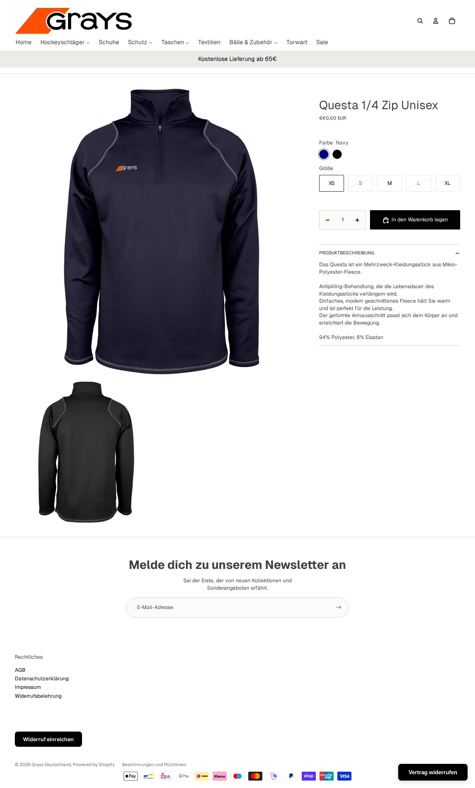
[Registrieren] (338, 607)
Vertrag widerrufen (433, 772)
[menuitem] (23, 42)
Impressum (28, 687)
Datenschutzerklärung (42, 678)
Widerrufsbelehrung (38, 696)
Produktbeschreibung (346, 253)
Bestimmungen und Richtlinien (154, 765)
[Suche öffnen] (420, 21)
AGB (20, 670)
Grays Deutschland (51, 765)
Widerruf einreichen (48, 739)
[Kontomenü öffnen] (436, 21)
